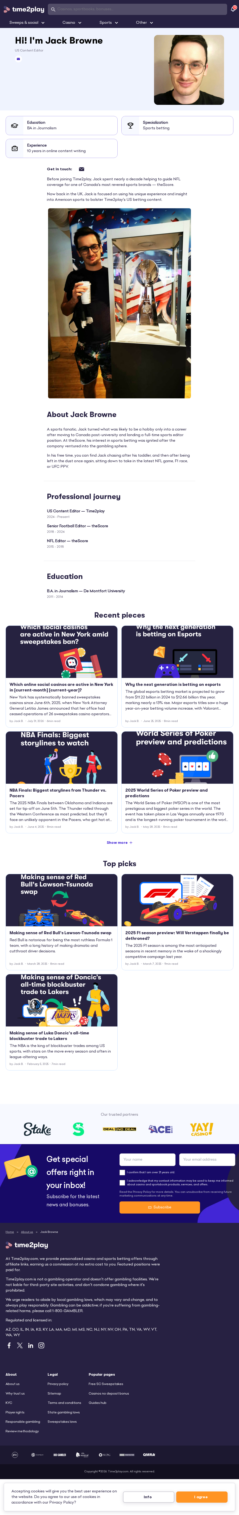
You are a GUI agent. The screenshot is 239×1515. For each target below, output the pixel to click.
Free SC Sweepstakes (106, 1384)
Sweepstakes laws (62, 1422)
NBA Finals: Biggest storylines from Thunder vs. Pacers (58, 793)
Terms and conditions (64, 1403)
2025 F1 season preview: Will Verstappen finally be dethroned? (177, 935)
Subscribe (162, 1207)
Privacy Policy (61, 1503)
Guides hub (97, 1403)
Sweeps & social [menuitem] (23, 23)
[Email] (18, 58)
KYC (9, 1403)
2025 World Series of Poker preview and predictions (166, 793)
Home (10, 1232)
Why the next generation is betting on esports (173, 684)
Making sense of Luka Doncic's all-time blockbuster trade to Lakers (49, 1036)
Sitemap (54, 1393)
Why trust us (15, 1393)
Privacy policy (58, 1384)
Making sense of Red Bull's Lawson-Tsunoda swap (60, 932)
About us (27, 1232)
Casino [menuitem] (69, 23)
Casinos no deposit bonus (109, 1393)
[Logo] (24, 9)
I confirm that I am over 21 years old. (151, 1172)
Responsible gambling (23, 1422)
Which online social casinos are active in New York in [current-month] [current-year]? (61, 687)
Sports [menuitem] (105, 23)
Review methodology (22, 1431)
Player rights (15, 1412)
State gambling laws (64, 1412)
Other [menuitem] (141, 23)
